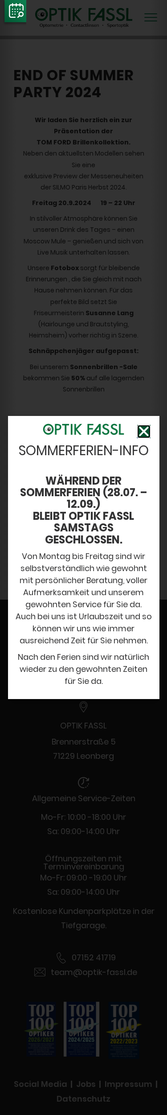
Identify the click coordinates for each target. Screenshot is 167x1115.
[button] (144, 431)
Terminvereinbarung (14, 13)
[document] (83, 557)
